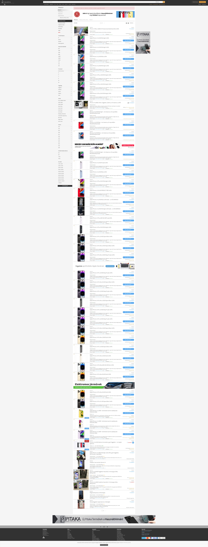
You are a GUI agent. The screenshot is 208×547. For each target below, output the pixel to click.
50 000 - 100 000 (60, 169)
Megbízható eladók (61, 24)
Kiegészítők (51, 4)
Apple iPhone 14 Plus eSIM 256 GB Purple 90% (101, 218)
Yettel (59, 95)
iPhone (60, 4)
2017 (59, 134)
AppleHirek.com (45, 532)
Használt (59, 41)
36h (58, 154)
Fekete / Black (60, 104)
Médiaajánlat (119, 531)
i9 (58, 78)
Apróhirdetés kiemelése (120, 538)
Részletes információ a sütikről (125, 542)
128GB (59, 56)
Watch (63, 4)
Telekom (59, 93)
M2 (58, 82)
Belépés (199, 4)
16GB (59, 50)
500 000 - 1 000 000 (61, 180)
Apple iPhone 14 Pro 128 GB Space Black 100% (101, 236)
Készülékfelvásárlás (162, 4)
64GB (59, 54)
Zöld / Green (60, 110)
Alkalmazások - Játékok (71, 538)
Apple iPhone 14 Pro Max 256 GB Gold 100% (100, 374)
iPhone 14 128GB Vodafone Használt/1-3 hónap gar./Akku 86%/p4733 (104, 483)
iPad (57, 4)
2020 (59, 140)
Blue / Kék (60, 117)
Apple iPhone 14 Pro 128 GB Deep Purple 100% (101, 273)
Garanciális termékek (61, 22)
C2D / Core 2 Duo (61, 71)
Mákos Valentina (132, 507)
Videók (68, 531)
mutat (104, 34)
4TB (59, 65)
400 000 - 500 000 (61, 179)
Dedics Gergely (132, 458)
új (58, 37)
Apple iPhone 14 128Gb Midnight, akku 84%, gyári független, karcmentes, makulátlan (104, 453)
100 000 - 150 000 (61, 171)
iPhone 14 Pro (60, 13)
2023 (59, 145)
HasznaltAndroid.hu (46, 535)
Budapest (91, 34)
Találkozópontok (155, 4)
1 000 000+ (60, 182)
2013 (59, 126)
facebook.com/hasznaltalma (146, 531)
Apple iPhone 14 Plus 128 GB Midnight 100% (100, 75)
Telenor (59, 91)
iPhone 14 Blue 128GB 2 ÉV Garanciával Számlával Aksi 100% (104, 29)
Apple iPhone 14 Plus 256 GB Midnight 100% (100, 93)
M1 (58, 80)
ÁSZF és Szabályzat (120, 534)
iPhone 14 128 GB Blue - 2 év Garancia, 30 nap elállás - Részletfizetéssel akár (103, 133)
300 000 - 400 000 (61, 177)
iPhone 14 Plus (60, 11)
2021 (59, 141)
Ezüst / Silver (60, 106)
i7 (58, 76)
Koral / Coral (60, 121)
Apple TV (66, 4)
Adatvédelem (119, 532)
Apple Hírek (73, 4)
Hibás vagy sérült (61, 43)
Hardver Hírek (69, 535)
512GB (59, 60)
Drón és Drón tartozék (95, 538)
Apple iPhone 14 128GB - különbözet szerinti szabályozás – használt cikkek (104, 411)
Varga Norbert (132, 498)
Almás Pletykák (69, 536)
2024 (59, 147)
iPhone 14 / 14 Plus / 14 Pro (64, 17)
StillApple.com (45, 530)
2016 (59, 132)
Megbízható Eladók (120, 536)
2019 (59, 138)
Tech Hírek (69, 533)
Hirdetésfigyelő (65, 185)
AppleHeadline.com (46, 533)
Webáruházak (60, 26)
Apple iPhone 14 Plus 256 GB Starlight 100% (100, 181)
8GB (59, 48)
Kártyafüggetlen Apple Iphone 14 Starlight (100, 502)
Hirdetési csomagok (120, 537)
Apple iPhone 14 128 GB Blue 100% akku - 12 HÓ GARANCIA (104, 199)
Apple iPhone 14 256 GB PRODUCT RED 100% (101, 190)
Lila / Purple (60, 111)
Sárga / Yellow (60, 119)
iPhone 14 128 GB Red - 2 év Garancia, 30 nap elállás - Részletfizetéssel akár (102, 123)
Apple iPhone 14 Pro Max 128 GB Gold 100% (100, 337)
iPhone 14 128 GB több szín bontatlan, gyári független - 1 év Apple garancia (106, 443)
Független (60, 87)
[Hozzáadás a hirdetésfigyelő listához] (129, 29)
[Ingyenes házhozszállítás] (128, 102)
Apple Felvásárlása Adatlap (121, 540)
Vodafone (59, 89)
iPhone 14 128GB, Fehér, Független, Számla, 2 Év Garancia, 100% (105, 102)
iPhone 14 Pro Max (61, 15)
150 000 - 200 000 (61, 173)
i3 (58, 72)
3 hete (59, 158)
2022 (59, 143)
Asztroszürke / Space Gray (62, 115)
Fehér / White (60, 102)
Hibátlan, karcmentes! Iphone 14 (98, 462)
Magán (59, 30)
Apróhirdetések (46, 4)
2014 (59, 128)
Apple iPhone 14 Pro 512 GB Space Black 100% (101, 401)
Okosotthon (94, 537)
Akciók (70, 4)
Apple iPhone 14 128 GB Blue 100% (98, 56)
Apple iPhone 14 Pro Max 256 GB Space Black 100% (102, 282)
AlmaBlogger (69, 534)
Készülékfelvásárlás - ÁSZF (121, 535)
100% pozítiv (111, 34)
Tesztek (68, 532)
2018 (59, 136)
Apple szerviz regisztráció (121, 539)
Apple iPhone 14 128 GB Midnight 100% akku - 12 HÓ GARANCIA (105, 209)
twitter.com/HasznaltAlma (145, 533)
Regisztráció (204, 4)
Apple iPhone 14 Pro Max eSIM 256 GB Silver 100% (102, 365)
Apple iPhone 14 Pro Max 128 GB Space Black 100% (102, 245)
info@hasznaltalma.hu (145, 535)
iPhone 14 (132, 27)
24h (58, 152)
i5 (58, 74)
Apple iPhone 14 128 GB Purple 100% (99, 162)
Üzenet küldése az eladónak (98, 34)
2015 (59, 130)
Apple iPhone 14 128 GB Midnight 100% (99, 38)
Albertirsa (91, 498)
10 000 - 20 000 (60, 165)
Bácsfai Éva (132, 468)
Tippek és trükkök (70, 537)
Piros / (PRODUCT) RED (62, 100)
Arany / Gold (60, 108)
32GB (59, 52)
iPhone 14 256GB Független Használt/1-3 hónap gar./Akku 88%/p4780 (104, 472)
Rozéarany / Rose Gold (62, 113)
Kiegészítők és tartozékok (96, 530)
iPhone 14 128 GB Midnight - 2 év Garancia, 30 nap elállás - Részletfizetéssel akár (104, 112)
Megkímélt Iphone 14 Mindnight (97, 492)
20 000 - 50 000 (60, 167)
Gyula (90, 507)
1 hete (59, 156)
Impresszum (119, 530)
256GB (59, 58)
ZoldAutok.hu (45, 534)
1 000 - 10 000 (60, 163)
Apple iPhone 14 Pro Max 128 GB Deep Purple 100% (102, 255)
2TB (59, 63)
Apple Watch (94, 536)
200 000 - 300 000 (61, 175)
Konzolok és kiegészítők (96, 539)
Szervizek (151, 4)
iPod (93, 533)
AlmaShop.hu (45, 531)
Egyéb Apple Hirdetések (96, 540)
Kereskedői (60, 28)
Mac (55, 4)
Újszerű (59, 39)
